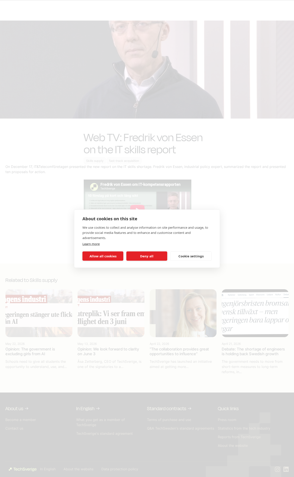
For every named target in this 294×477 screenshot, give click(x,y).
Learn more (91, 243)
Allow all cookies (103, 256)
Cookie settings (191, 256)
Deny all (146, 256)
